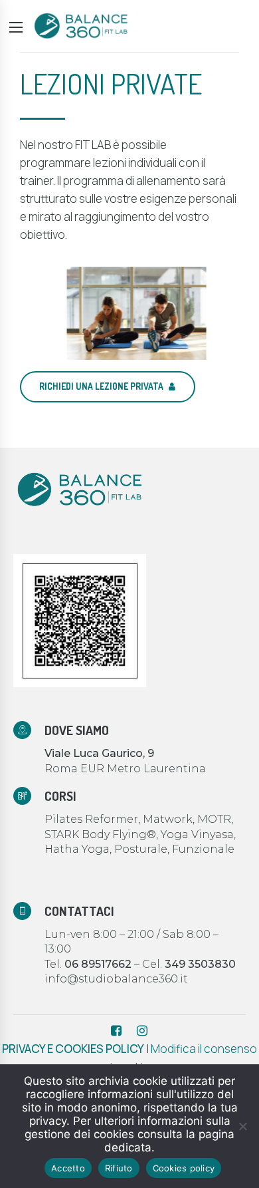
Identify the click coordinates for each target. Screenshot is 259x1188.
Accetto (68, 1168)
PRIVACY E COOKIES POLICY (73, 1048)
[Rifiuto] (242, 1126)
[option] (129, 313)
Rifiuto (119, 1168)
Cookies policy (184, 1168)
